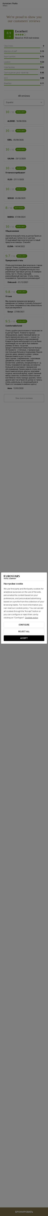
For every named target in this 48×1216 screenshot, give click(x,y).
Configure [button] (24, 625)
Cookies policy (31, 618)
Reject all (23, 631)
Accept (24, 638)
